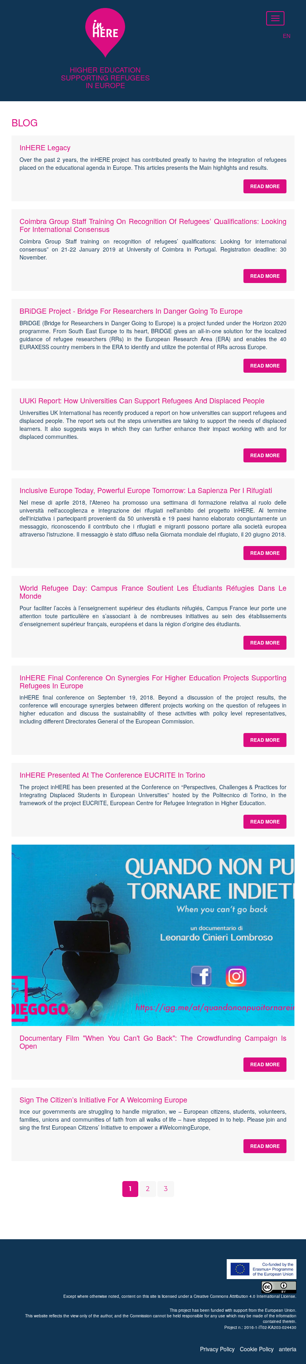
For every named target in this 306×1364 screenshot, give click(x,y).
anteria (287, 1349)
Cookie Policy (257, 1349)
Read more (265, 186)
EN (286, 36)
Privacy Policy (217, 1349)
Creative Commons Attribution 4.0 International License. (245, 1296)
